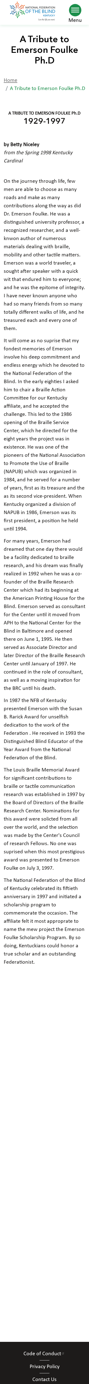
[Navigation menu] (75, 10)
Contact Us (44, 1380)
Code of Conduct (42, 1354)
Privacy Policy (45, 1367)
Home (10, 80)
